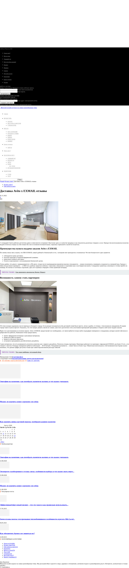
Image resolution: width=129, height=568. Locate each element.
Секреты (6, 70)
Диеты (9, 162)
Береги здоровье (8, 79)
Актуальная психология (14, 168)
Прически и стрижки (13, 134)
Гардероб (10, 121)
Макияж (10, 135)
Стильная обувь (12, 125)
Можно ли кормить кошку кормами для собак (19, 402)
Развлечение (7, 76)
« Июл (2, 442)
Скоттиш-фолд (18, 357)
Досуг (9, 176)
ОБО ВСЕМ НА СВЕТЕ (9, 155)
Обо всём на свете (8, 73)
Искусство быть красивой (10, 62)
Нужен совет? (7, 53)
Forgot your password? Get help (9, 95)
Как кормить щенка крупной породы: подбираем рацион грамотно (28, 422)
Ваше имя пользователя (25, 90)
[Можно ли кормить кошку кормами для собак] (10, 398)
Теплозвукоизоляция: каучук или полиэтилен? (28, 358)
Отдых (9, 174)
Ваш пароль (21, 91)
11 (3, 433)
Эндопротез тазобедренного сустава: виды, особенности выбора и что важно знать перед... (37, 472)
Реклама (6, 82)
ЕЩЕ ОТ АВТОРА (33, 360)
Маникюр (6, 68)
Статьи (13, 166)
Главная (6, 114)
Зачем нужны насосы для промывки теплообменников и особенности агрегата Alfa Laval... (37, 519)
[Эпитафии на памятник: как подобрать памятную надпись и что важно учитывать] (10, 378)
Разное (9, 164)
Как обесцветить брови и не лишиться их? (17, 533)
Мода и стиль (7, 56)
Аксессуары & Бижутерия (14, 123)
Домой (2, 181)
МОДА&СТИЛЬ (7, 118)
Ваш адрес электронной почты (27, 101)
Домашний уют (7, 59)
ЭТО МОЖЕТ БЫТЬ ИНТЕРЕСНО (13, 360)
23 (14, 435)
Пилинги (6, 65)
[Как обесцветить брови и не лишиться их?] (4, 530)
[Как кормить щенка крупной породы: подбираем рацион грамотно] (10, 418)
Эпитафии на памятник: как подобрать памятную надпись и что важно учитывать (34, 381)
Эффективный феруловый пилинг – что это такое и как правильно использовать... (34, 505)
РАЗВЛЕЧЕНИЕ (7, 171)
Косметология (11, 139)
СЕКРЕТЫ (10, 147)
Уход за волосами (12, 132)
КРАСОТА (6, 128)
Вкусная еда (11, 160)
